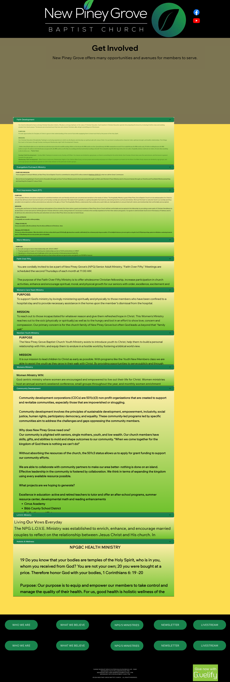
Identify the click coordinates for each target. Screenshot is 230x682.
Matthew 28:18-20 (95, 174)
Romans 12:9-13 (20, 230)
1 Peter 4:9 (18, 217)
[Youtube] (196, 20)
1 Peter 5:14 (19, 223)
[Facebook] (196, 12)
